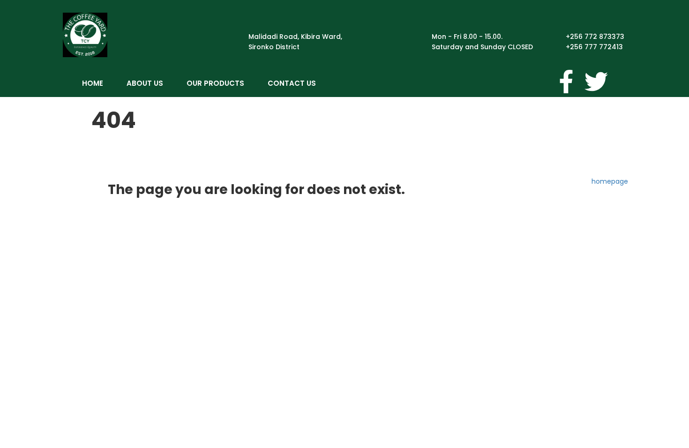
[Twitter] (596, 81)
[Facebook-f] (566, 81)
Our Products (215, 83)
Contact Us (292, 83)
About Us (145, 83)
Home (92, 83)
